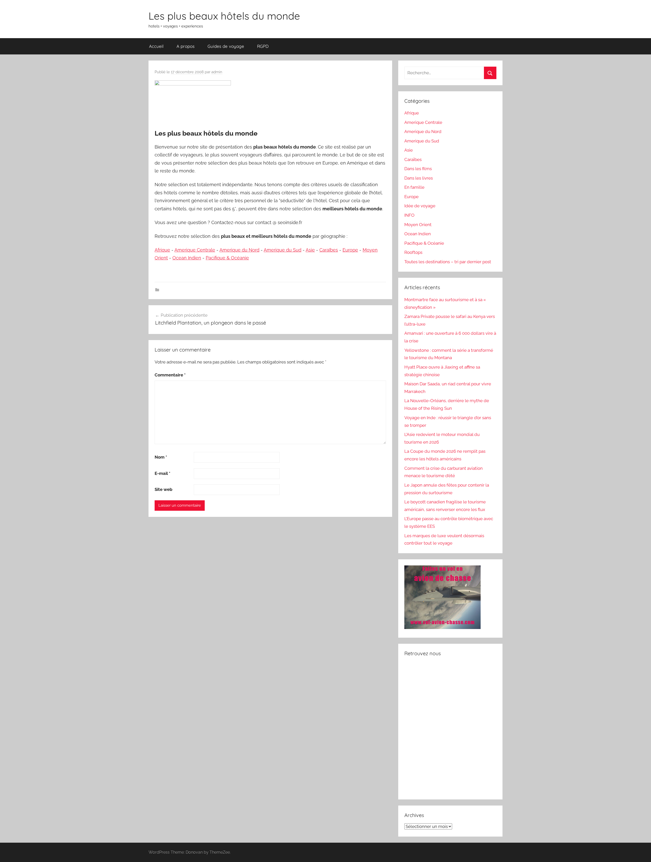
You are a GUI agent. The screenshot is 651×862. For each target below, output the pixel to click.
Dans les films (418, 168)
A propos (185, 46)
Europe (350, 250)
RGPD (263, 46)
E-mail (162, 473)
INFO (409, 215)
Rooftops (413, 252)
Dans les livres (418, 178)
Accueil (156, 46)
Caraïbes (328, 250)
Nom (161, 457)
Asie (310, 250)
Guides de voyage (226, 46)
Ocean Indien (186, 257)
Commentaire (170, 374)
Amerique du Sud (282, 250)
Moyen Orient (418, 224)
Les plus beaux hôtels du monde (224, 15)
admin (216, 72)
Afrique (162, 250)
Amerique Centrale (194, 250)
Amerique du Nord (239, 250)
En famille (414, 187)
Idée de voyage (419, 205)
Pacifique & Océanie (227, 257)
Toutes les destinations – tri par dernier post (447, 261)
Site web (163, 489)
